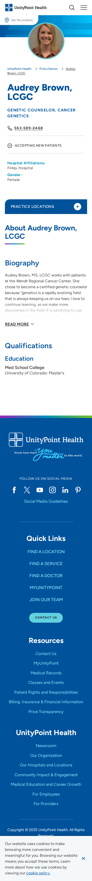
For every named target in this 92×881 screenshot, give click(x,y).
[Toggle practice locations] (77, 206)
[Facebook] (14, 490)
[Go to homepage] (26, 7)
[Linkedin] (65, 490)
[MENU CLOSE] (83, 7)
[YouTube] (40, 490)
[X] (27, 490)
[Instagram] (52, 490)
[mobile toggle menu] (72, 7)
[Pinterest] (78, 490)
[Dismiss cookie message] (83, 858)
